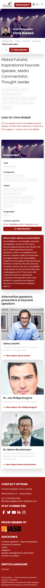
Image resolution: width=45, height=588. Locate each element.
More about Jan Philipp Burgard (21, 407)
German (5, 569)
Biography (7, 41)
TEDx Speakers (32, 180)
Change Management (11, 94)
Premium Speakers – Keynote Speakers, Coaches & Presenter (19, 543)
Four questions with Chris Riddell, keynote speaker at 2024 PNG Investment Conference (22, 125)
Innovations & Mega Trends (14, 180)
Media (18, 41)
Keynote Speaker (10, 167)
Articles (36, 41)
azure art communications (26, 585)
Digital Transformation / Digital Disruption (19, 98)
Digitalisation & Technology (14, 176)
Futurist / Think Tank (10, 103)
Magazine (5, 550)
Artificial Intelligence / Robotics (14, 89)
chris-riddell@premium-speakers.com (20, 224)
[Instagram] (24, 512)
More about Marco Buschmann (21, 464)
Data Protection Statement (26, 577)
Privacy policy (6, 577)
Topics (4, 547)
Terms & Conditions (9, 580)
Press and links (10, 44)
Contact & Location (10, 555)
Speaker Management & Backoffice (17, 553)
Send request (23, 5)
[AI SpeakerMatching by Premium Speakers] (33, 4)
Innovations (7, 107)
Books (26, 41)
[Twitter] (8, 512)
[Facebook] (3, 512)
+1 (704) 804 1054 (12, 498)
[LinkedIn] (19, 512)
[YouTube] (14, 512)
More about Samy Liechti (18, 355)
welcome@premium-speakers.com (20, 501)
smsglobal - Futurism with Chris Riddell (21, 129)
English (6, 215)
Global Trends (27, 103)
